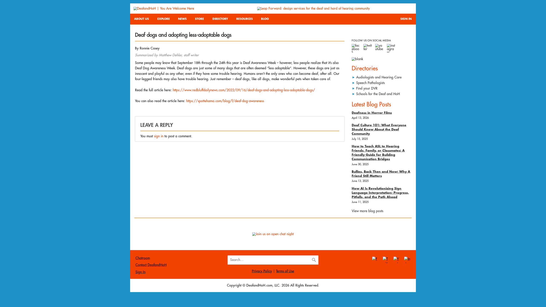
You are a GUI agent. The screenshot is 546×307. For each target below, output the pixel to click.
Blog (265, 18)
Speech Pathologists (370, 83)
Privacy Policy (262, 271)
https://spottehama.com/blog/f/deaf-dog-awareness (225, 101)
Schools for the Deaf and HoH (378, 94)
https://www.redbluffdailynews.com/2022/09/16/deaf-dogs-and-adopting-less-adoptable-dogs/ (244, 90)
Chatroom (142, 258)
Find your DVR (367, 88)
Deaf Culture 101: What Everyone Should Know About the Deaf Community (379, 129)
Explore (163, 18)
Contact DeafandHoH (151, 265)
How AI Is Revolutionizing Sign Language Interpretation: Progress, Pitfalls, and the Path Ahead (380, 193)
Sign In (406, 18)
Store (199, 18)
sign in (158, 136)
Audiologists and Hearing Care (379, 77)
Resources (244, 18)
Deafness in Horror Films (372, 112)
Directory (220, 18)
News (182, 18)
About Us (141, 18)
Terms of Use (285, 271)
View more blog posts (367, 211)
